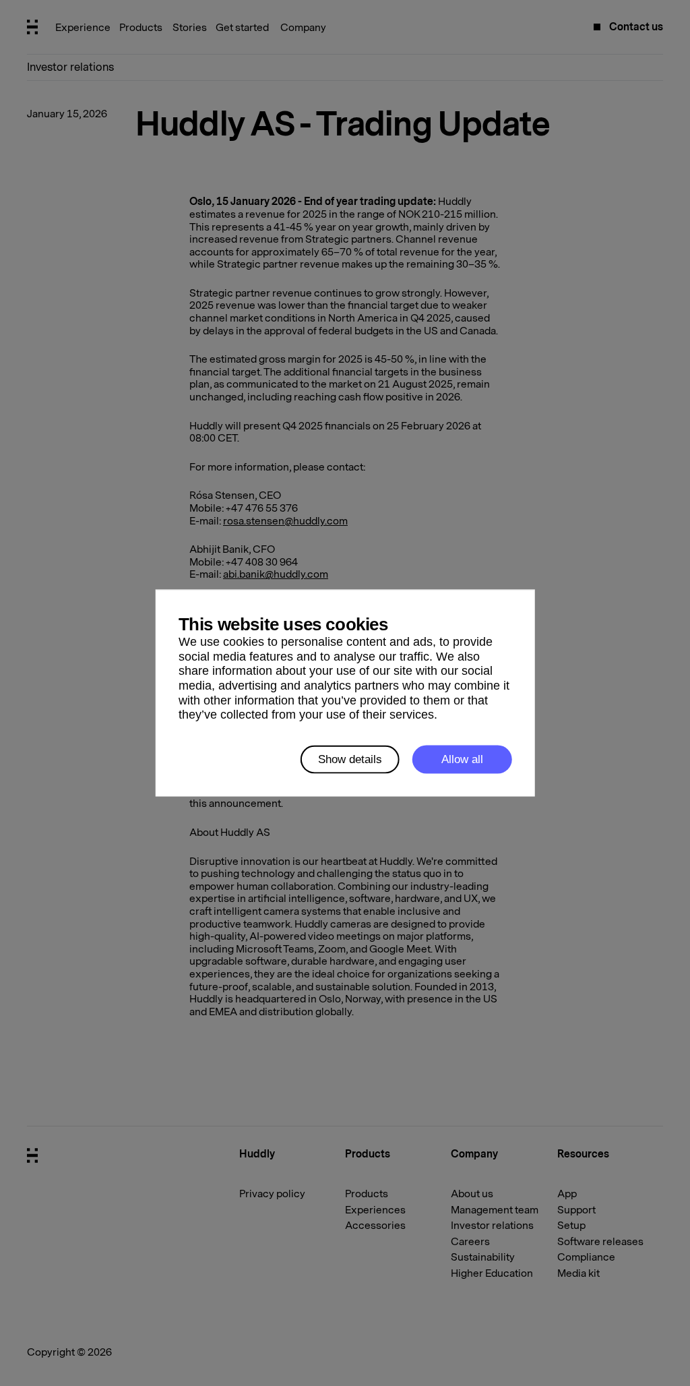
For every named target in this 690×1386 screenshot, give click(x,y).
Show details (350, 759)
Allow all (462, 759)
